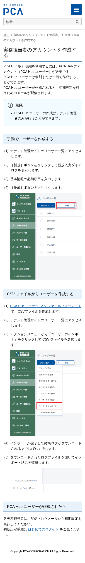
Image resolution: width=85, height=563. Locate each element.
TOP (6, 35)
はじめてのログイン (43, 529)
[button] (77, 21)
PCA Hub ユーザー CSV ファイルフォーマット (45, 306)
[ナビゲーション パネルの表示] (76, 9)
